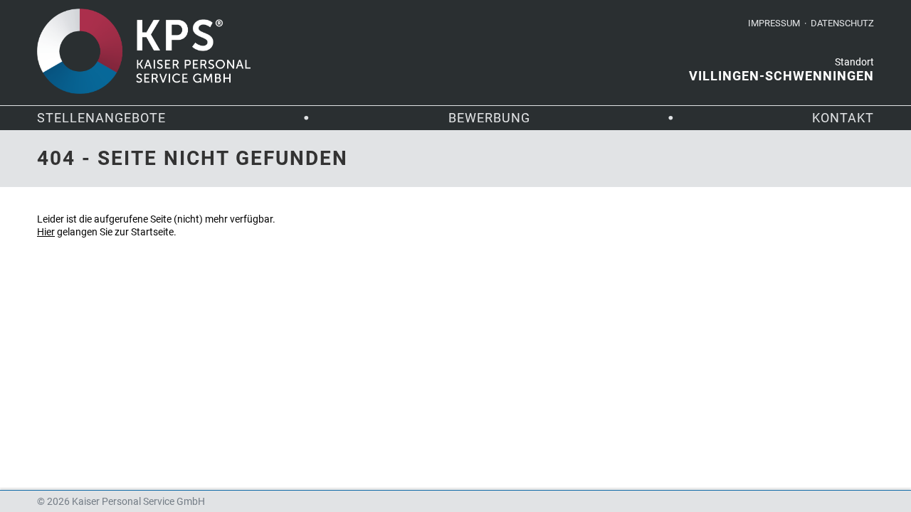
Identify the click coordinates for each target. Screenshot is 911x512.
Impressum (774, 23)
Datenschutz (842, 23)
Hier (46, 232)
